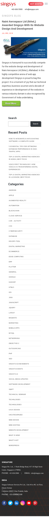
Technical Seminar (17, 394)
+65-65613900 (16, 9)
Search (12, 118)
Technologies (15, 404)
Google (12, 277)
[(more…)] (11, 104)
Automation (14, 205)
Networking (14, 338)
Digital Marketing (17, 246)
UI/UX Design (14, 410)
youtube (29, 503)
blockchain (14, 211)
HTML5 (11, 287)
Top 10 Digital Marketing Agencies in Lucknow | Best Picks (24, 176)
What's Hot (14, 440)
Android (12, 190)
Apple (11, 195)
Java (11, 297)
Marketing (13, 323)
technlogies (14, 399)
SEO (10, 359)
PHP (10, 353)
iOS (10, 292)
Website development (19, 430)
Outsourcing (15, 348)
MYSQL (11, 333)
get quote (36, 4)
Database (13, 236)
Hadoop (12, 282)
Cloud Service (15, 216)
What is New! (14, 435)
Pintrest (35, 503)
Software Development (19, 384)
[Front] (8, 4)
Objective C (14, 343)
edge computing (16, 256)
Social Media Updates (18, 379)
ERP (10, 262)
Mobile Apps (14, 328)
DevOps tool (14, 241)
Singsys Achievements (19, 364)
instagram (22, 503)
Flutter (12, 267)
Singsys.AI (13, 374)
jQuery (12, 308)
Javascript (14, 302)
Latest (12, 313)
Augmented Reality (17, 200)
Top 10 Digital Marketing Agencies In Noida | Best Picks (24, 158)
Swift (11, 389)
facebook (4, 503)
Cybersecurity (16, 231)
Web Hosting (14, 425)
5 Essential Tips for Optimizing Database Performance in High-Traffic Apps (23, 149)
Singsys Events (16, 369)
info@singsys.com (32, 9)
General (13, 272)
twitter (10, 503)
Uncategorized (16, 415)
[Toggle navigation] (46, 3)
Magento (13, 318)
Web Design (14, 420)
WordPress (14, 445)
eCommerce (14, 251)
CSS (10, 226)
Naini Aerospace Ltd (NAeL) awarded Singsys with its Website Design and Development (23, 25)
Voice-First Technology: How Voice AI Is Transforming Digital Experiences (23, 167)
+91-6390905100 (15, 494)
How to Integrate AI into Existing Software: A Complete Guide (24, 140)
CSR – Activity (15, 221)
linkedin (16, 503)
